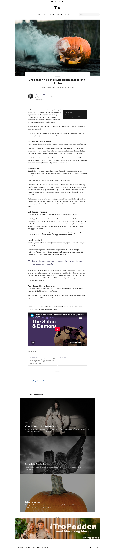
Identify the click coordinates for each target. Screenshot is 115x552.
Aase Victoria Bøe (40, 94)
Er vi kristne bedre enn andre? (69, 359)
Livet (45, 14)
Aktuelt (67, 14)
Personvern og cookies (41, 547)
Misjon (60, 14)
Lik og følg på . (39, 381)
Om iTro (28, 547)
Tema (39, 14)
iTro (57, 7)
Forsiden (20, 547)
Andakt (52, 14)
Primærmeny (18, 14)
